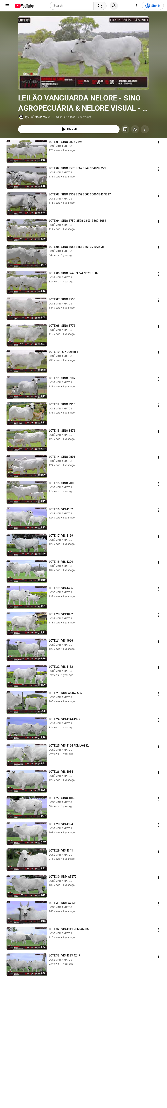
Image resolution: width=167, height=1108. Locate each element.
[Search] (100, 6)
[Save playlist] (125, 129)
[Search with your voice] (114, 6)
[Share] (135, 129)
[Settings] (136, 5)
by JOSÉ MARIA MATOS (38, 117)
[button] (83, 53)
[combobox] (73, 5)
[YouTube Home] (23, 5)
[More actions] (145, 129)
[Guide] (7, 5)
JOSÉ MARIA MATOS (60, 146)
